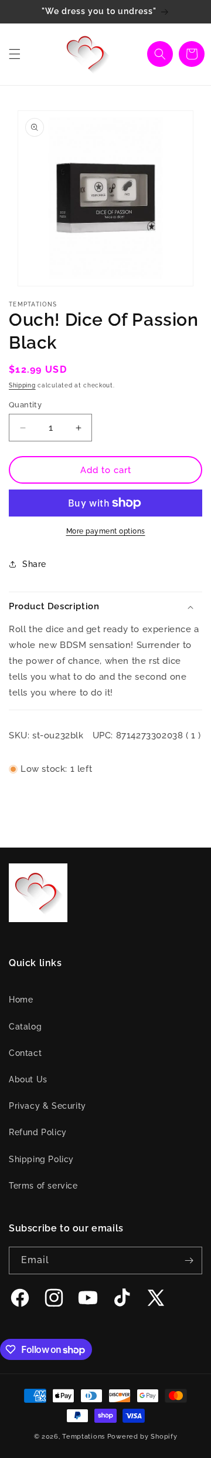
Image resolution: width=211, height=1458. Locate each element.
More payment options (105, 531)
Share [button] (34, 564)
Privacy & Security (47, 1106)
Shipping (22, 385)
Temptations (83, 1436)
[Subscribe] (189, 1260)
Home (21, 999)
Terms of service (43, 1185)
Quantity (25, 404)
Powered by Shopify (142, 1436)
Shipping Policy (41, 1159)
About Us (28, 1079)
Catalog (25, 1026)
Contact (25, 1053)
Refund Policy (38, 1132)
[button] (15, 54)
